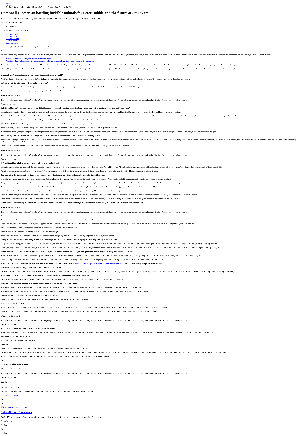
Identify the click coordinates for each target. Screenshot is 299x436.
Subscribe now (6, 421)
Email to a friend (12, 43)
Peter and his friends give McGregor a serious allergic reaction (98, 264)
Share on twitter (11, 37)
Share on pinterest (12, 39)
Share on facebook (12, 34)
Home (8, 3)
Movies (8, 5)
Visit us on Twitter (12, 395)
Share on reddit (11, 41)
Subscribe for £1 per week (16, 412)
